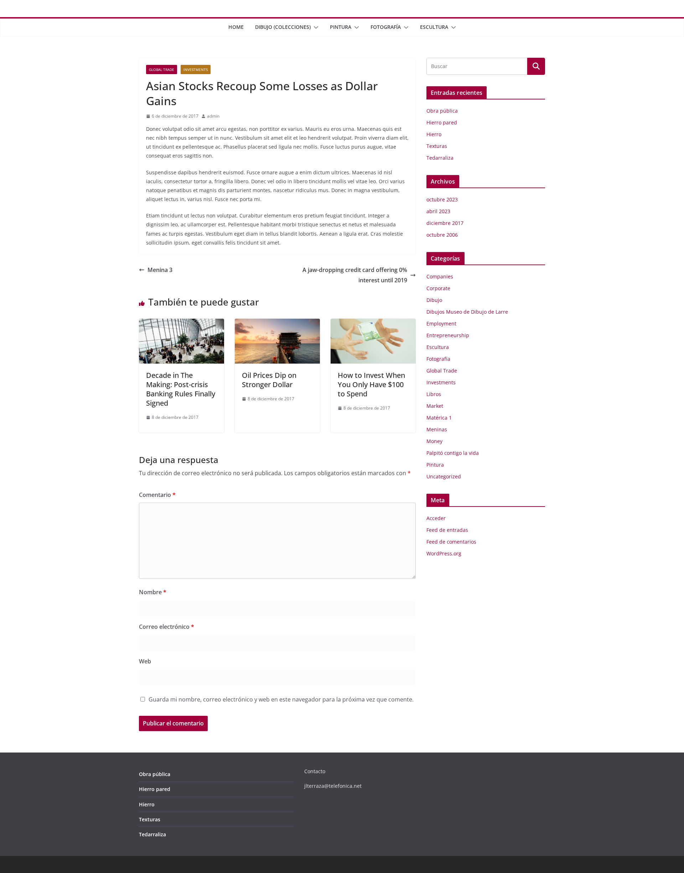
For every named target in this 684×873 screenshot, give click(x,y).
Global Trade (161, 69)
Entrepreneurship (447, 335)
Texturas (436, 146)
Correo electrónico (166, 627)
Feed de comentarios (451, 541)
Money (434, 441)
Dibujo (434, 300)
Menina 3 (159, 270)
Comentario (157, 495)
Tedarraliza (440, 157)
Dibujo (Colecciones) (283, 27)
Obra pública (442, 110)
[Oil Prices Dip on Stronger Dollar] (277, 324)
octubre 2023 (442, 199)
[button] (314, 27)
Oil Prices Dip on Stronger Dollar (269, 379)
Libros (433, 394)
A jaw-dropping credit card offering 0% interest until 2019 (354, 275)
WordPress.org (443, 553)
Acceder (436, 518)
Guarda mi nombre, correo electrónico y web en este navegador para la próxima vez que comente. (281, 699)
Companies (439, 276)
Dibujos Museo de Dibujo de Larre (467, 311)
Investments (195, 69)
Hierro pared (441, 122)
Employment (441, 323)
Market (434, 405)
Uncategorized (443, 476)
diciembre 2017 (444, 223)
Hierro (433, 134)
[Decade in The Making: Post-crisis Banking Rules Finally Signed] (181, 324)
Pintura (340, 27)
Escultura (434, 27)
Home (236, 27)
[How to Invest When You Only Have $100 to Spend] (373, 324)
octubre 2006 (442, 234)
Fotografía (385, 27)
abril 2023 (438, 211)
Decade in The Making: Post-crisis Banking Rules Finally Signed (180, 389)
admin (213, 116)
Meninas (436, 429)
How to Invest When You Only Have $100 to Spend (371, 384)
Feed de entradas (447, 530)
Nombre (152, 592)
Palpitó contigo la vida (452, 453)
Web (145, 661)
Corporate (438, 288)
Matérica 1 (439, 417)
